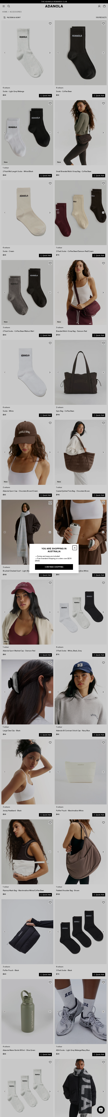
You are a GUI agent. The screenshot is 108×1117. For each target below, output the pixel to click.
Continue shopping (54, 567)
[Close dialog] (74, 548)
